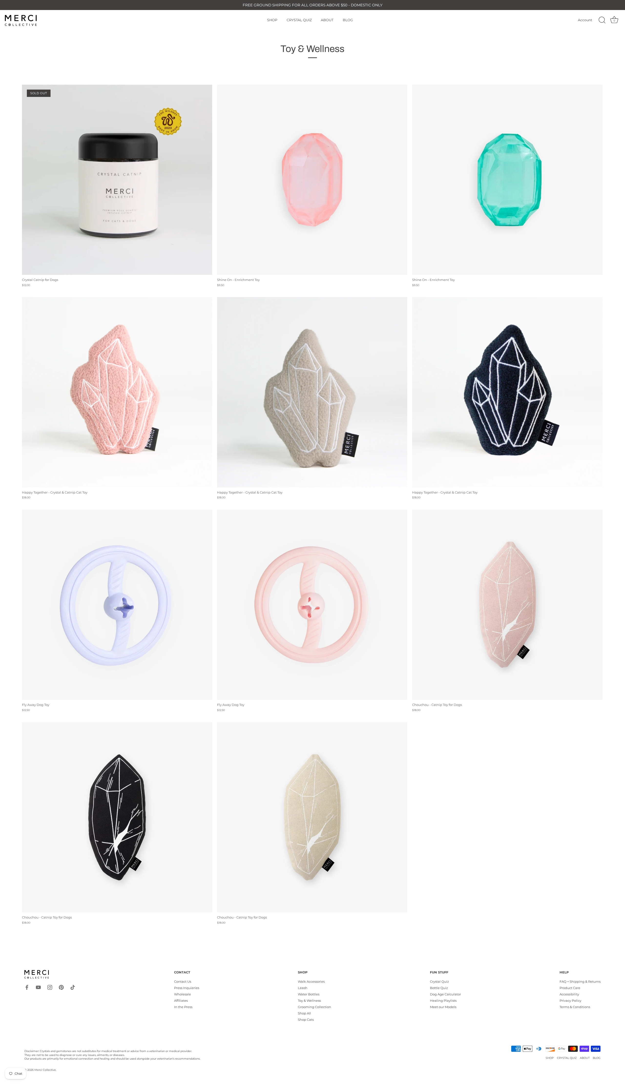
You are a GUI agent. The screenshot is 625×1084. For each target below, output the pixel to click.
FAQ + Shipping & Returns (580, 981)
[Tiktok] (72, 987)
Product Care (570, 988)
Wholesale (182, 994)
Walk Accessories (311, 981)
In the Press (183, 1007)
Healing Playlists (443, 1000)
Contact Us (182, 981)
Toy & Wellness (309, 1000)
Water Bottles (308, 994)
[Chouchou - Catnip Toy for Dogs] (507, 605)
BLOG (348, 20)
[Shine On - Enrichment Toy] (312, 180)
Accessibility (569, 994)
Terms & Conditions (575, 1007)
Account (585, 20)
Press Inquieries (186, 988)
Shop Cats (306, 1020)
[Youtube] (38, 987)
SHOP (272, 20)
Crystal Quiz (439, 981)
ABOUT (327, 20)
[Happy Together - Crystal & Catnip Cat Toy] (117, 392)
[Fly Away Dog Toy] (117, 605)
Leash (302, 988)
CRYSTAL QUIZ (299, 20)
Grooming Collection (314, 1007)
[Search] (602, 20)
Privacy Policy (570, 1000)
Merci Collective (45, 1070)
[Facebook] (26, 987)
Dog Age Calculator (445, 994)
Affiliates (181, 1000)
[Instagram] (49, 987)
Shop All (304, 1013)
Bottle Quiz (439, 988)
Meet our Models (443, 1007)
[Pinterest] (61, 987)
